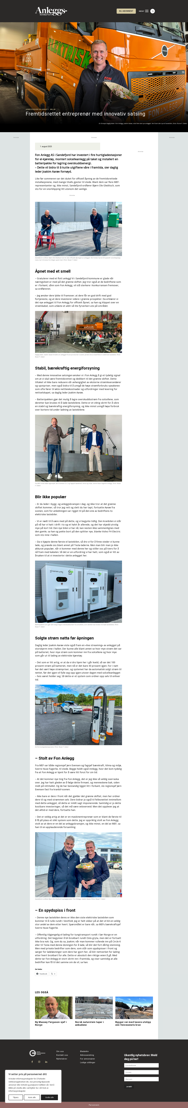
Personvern (94, 1105)
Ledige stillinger (87, 1062)
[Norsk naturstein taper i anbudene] (94, 1008)
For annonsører (87, 1059)
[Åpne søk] (152, 11)
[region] (33, 1086)
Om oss (60, 1051)
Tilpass (16, 1097)
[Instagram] (39, 1062)
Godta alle (49, 1097)
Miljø (53, 109)
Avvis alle (32, 1097)
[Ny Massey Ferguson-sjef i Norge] (54, 1008)
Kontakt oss (62, 1055)
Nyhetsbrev (61, 1059)
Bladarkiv (84, 1051)
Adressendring (87, 1055)
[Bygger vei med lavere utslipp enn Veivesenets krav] (134, 1008)
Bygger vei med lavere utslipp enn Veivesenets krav (133, 1023)
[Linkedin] (46, 1062)
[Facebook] (32, 1062)
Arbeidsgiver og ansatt (37, 109)
